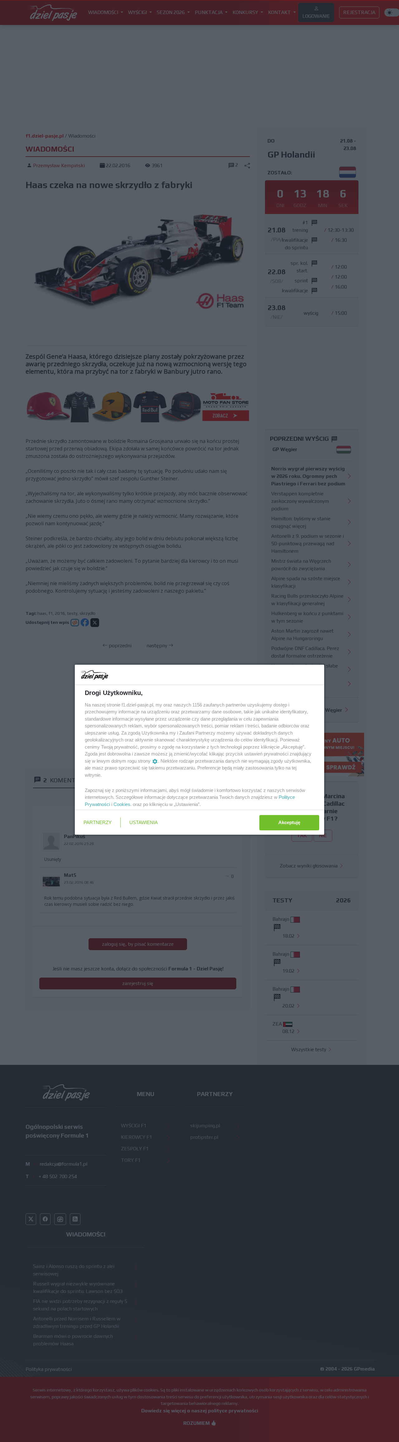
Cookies (121, 804)
